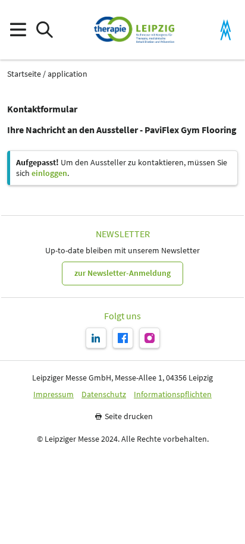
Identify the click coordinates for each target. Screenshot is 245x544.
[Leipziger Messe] (225, 30)
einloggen (49, 173)
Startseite (24, 74)
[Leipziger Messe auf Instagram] (149, 338)
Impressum (53, 394)
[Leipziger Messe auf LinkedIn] (96, 338)
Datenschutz (103, 394)
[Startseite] (134, 29)
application (67, 74)
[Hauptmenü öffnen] (17, 30)
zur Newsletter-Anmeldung (122, 273)
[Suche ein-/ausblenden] (44, 30)
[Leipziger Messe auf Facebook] (122, 338)
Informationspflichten (173, 394)
